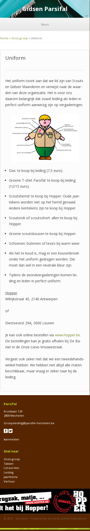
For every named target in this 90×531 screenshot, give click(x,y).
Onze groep (19, 38)
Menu (45, 24)
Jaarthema (10, 477)
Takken (8, 463)
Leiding (8, 472)
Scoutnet (21, 518)
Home (4, 38)
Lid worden (11, 468)
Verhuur (9, 481)
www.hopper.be (67, 335)
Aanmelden (11, 439)
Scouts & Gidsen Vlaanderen (67, 518)
